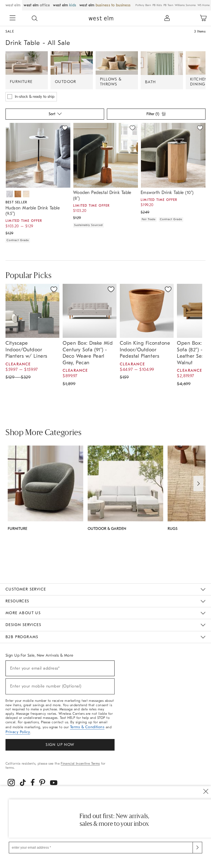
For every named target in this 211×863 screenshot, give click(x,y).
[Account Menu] (167, 18)
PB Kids (157, 5)
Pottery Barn (143, 5)
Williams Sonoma (185, 5)
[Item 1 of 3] (105, 155)
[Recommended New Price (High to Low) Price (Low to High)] (54, 115)
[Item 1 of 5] (173, 155)
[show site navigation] (12, 18)
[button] (34, 18)
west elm (12, 5)
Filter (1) (152, 114)
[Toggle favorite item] (54, 289)
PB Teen (168, 5)
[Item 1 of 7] (37, 155)
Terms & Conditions (87, 727)
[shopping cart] (203, 18)
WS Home (204, 5)
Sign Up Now (60, 744)
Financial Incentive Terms (80, 763)
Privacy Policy (17, 732)
